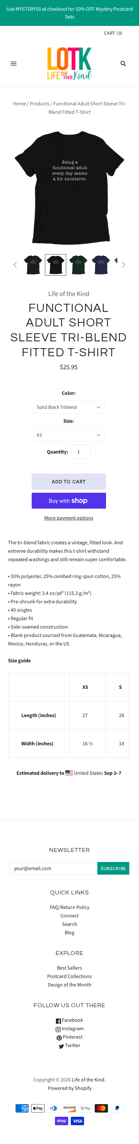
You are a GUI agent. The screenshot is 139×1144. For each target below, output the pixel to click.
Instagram (72, 1028)
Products (39, 103)
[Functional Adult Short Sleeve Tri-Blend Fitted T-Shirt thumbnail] (33, 265)
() (113, 33)
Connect (69, 915)
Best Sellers (69, 968)
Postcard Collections (69, 976)
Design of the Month (69, 984)
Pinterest (72, 1037)
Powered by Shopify (69, 1088)
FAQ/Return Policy (69, 907)
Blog (69, 932)
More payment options (68, 518)
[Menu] (13, 63)
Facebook (72, 1020)
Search (69, 924)
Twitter (72, 1045)
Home (19, 103)
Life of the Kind (68, 294)
